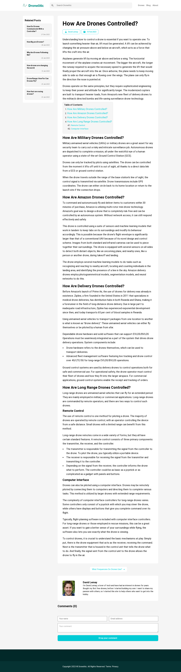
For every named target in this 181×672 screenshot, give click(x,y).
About (155, 5)
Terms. (109, 666)
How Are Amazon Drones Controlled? (87, 113)
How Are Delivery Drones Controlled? (87, 117)
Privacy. (115, 666)
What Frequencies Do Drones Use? (107, 569)
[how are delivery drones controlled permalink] (61, 283)
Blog (148, 5)
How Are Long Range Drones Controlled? (89, 121)
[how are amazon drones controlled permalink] (61, 194)
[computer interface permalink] (61, 479)
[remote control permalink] (61, 410)
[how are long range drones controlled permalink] (61, 384)
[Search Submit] (52, 5)
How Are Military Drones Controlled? (87, 109)
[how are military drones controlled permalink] (61, 135)
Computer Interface (79, 129)
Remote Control (78, 125)
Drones (141, 5)
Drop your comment (108, 638)
